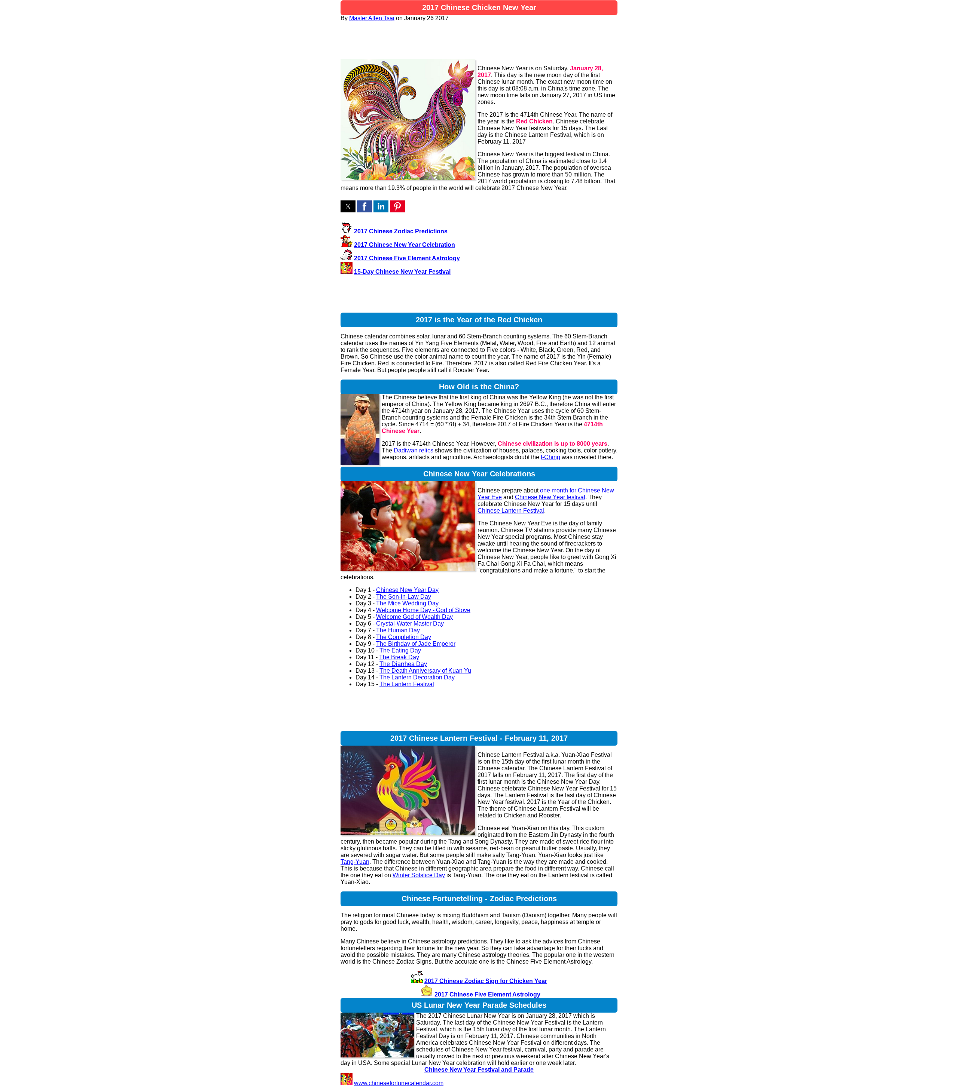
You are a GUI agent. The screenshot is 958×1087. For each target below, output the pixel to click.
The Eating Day (400, 650)
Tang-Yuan (355, 862)
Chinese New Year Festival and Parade (479, 1069)
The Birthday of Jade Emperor (415, 644)
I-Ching (550, 457)
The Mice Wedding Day (407, 603)
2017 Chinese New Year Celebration (404, 245)
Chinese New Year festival (550, 497)
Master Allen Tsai (371, 18)
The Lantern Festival (406, 684)
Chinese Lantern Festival (511, 510)
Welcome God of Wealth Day (414, 617)
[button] (348, 206)
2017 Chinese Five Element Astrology (407, 258)
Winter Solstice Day (419, 875)
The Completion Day (403, 637)
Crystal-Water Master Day (410, 623)
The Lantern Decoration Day (417, 677)
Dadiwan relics (413, 450)
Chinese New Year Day (407, 590)
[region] (479, 40)
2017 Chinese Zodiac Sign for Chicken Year (485, 981)
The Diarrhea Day (403, 664)
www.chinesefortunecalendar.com (398, 1083)
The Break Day (399, 657)
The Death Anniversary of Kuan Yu (425, 670)
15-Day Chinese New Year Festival (402, 271)
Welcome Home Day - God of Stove (423, 610)
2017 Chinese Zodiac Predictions (401, 231)
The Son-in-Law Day (403, 596)
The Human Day (398, 630)
